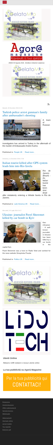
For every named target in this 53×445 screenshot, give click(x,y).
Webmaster (6, 414)
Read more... (30, 152)
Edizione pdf (6, 430)
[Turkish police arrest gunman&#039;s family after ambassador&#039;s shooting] (22, 130)
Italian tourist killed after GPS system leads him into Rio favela (24, 164)
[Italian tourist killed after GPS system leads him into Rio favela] (22, 180)
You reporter (6, 427)
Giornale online (7, 421)
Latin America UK (20, 204)
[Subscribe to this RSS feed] (49, 104)
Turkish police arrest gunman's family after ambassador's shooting (24, 113)
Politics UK (18, 259)
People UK (18, 152)
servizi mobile (7, 424)
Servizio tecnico (7, 411)
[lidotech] (26, 330)
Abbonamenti (6, 418)
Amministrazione (8, 405)
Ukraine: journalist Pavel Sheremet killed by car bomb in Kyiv (23, 216)
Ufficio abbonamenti (9, 408)
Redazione (6, 402)
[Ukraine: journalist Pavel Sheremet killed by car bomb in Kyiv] (22, 232)
